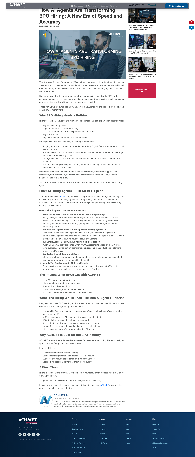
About (128, 424)
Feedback (155, 434)
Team (127, 429)
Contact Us (156, 429)
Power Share (103, 438)
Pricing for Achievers (78, 443)
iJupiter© (63, 196)
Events (128, 443)
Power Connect (104, 429)
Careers (128, 438)
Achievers (75, 424)
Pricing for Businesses (79, 438)
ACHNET (104, 385)
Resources (155, 424)
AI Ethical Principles (158, 438)
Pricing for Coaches (78, 448)
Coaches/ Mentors (78, 429)
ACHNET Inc (62, 395)
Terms (128, 434)
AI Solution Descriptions (160, 443)
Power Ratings (103, 434)
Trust (154, 448)
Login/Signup (178, 6)
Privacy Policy (76, 452)
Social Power (103, 443)
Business (75, 434)
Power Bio (102, 424)
